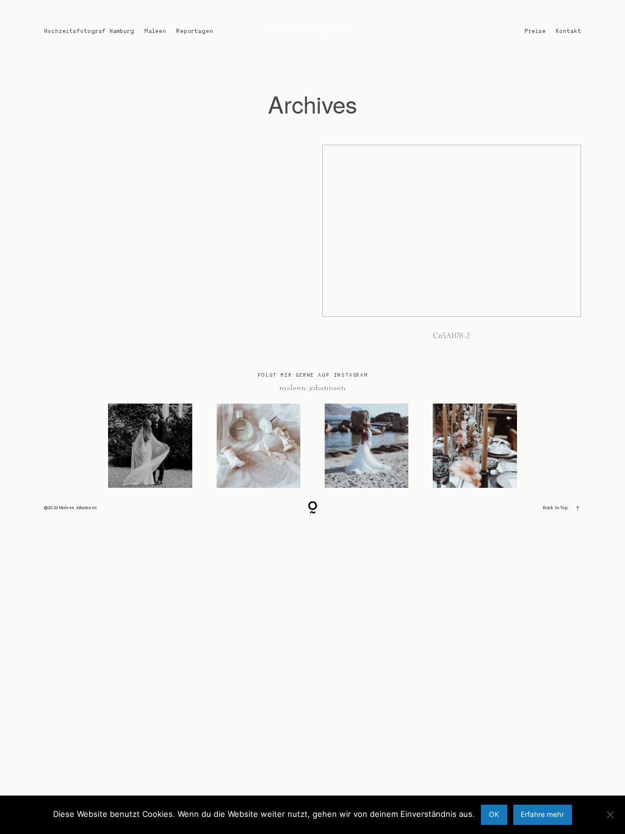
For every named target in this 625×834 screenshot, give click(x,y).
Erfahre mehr (542, 814)
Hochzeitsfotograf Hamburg (89, 30)
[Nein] (610, 814)
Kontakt (568, 30)
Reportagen (194, 30)
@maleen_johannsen (312, 388)
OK (494, 814)
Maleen (155, 30)
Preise (535, 30)
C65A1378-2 (451, 249)
